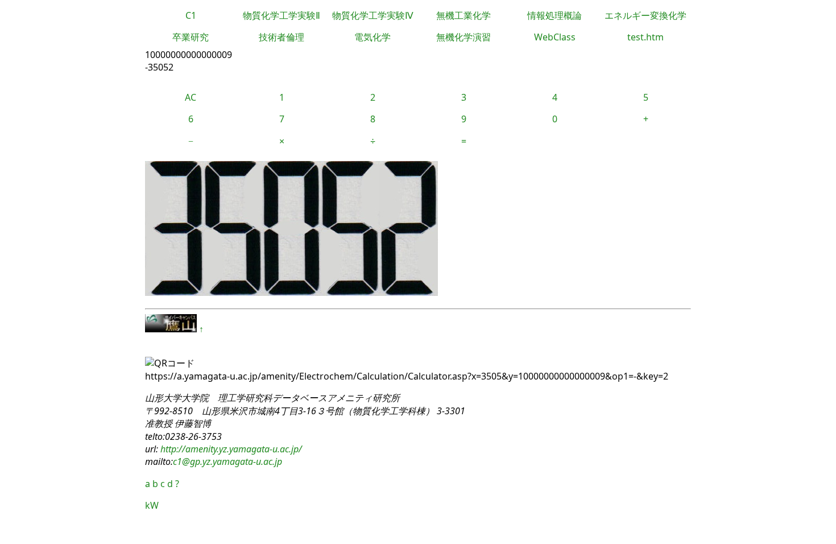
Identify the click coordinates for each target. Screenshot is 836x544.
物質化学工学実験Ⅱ (281, 15)
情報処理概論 (554, 15)
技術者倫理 (281, 37)
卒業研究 (190, 37)
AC (190, 97)
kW (152, 505)
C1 (190, 15)
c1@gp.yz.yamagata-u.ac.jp (227, 461)
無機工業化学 (463, 15)
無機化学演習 (463, 37)
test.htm (645, 37)
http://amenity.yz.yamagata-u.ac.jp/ (230, 449)
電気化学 (372, 37)
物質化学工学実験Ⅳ (372, 15)
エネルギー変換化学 (645, 15)
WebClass (555, 37)
